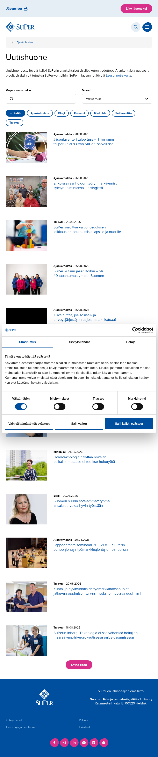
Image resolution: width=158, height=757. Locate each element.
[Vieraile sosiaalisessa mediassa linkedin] (74, 742)
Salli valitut (79, 423)
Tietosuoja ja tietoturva (20, 727)
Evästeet (84, 727)
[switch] (59, 406)
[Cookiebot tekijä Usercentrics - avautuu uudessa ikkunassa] (135, 330)
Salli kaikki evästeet (129, 423)
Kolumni (79, 113)
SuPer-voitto (123, 113)
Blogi (61, 113)
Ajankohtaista (24, 42)
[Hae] (136, 27)
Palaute (83, 720)
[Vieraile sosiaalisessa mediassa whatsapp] (103, 742)
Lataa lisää (79, 665)
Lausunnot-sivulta (118, 75)
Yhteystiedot (14, 720)
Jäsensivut (14, 9)
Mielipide (100, 113)
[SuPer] (20, 27)
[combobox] (86, 98)
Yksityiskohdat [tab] (79, 342)
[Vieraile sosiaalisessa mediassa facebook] (54, 742)
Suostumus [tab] (27, 342)
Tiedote (14, 122)
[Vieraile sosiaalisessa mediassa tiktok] (93, 742)
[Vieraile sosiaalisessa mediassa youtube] (83, 742)
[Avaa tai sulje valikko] (147, 27)
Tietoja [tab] (131, 342)
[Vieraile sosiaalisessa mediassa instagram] (64, 742)
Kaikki (18, 113)
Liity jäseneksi (136, 9)
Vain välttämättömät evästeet (29, 423)
